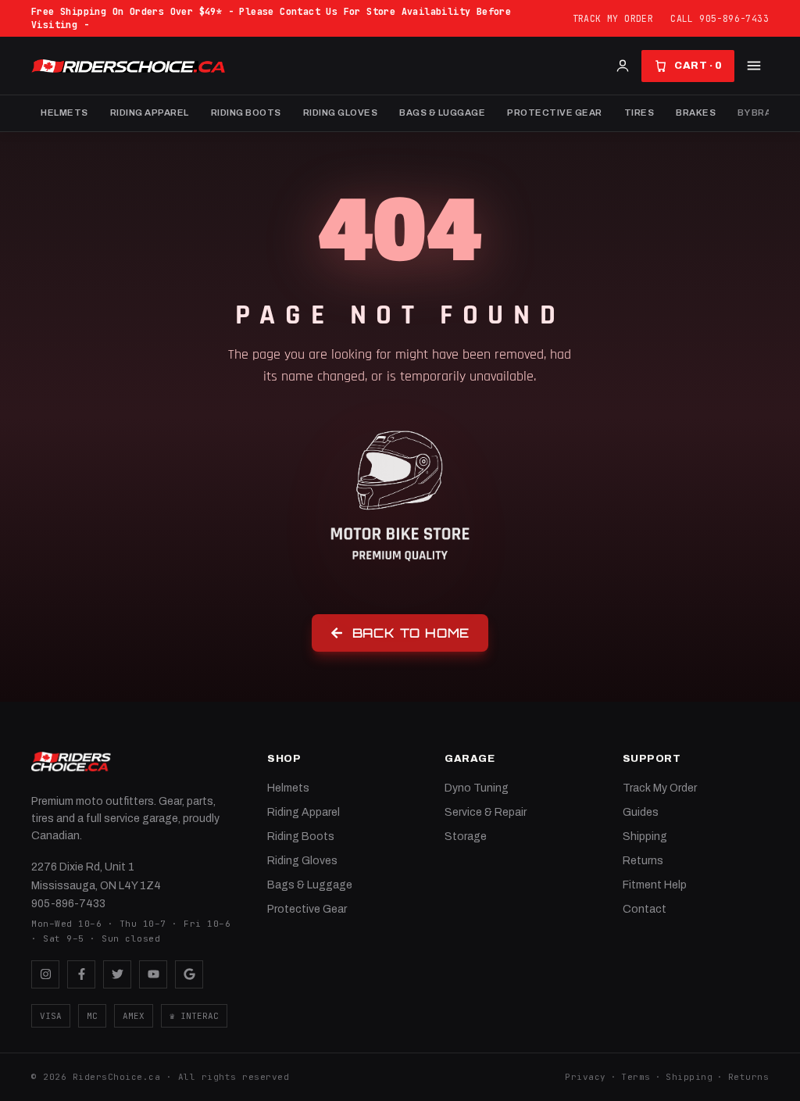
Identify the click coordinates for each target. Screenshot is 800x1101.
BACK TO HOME (411, 633)
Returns (643, 861)
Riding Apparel (149, 112)
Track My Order (613, 18)
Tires (639, 112)
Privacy (585, 1076)
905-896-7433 (68, 904)
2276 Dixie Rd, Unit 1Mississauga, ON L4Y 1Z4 (96, 876)
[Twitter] (117, 974)
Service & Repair (486, 812)
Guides (641, 812)
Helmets (64, 112)
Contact (644, 909)
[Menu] (754, 65)
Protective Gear (554, 112)
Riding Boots (246, 112)
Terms (636, 1076)
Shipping (645, 836)
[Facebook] (81, 974)
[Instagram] (45, 974)
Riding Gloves (340, 112)
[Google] (189, 974)
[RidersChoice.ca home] (71, 762)
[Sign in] (623, 66)
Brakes (696, 112)
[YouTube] (153, 974)
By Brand (761, 112)
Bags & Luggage (442, 112)
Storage (466, 836)
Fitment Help (655, 885)
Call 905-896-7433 (719, 18)
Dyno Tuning (477, 788)
